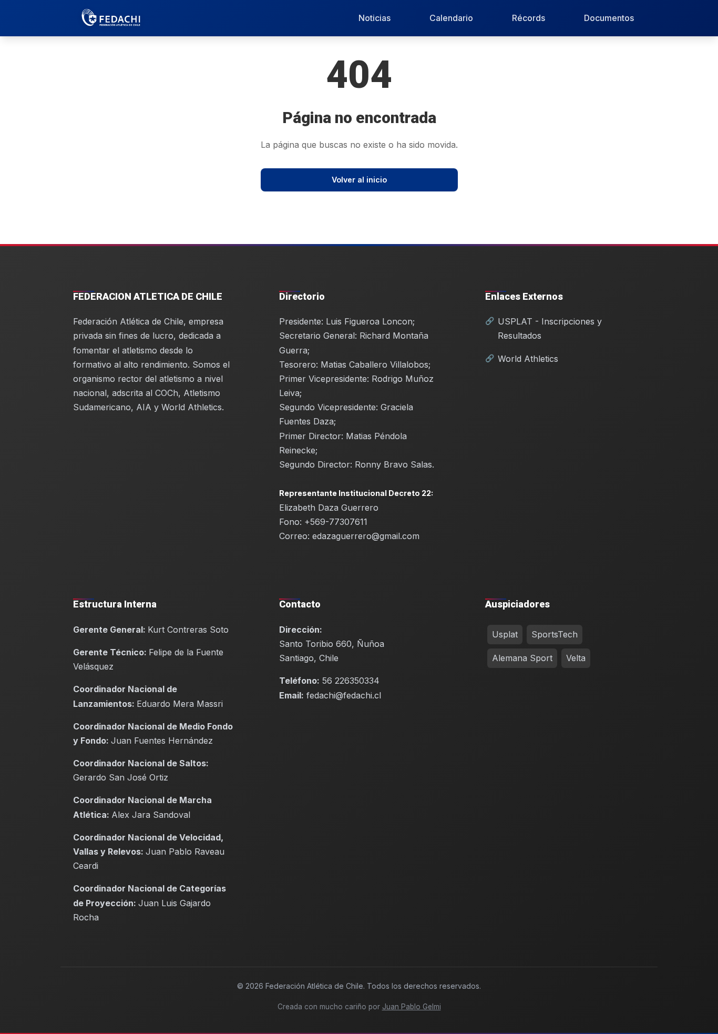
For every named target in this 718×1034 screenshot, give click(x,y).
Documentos (609, 18)
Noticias (374, 18)
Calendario (451, 18)
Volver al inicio (359, 179)
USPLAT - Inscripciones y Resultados (550, 328)
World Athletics (528, 358)
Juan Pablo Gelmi (411, 1006)
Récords (528, 18)
